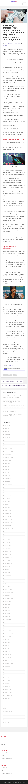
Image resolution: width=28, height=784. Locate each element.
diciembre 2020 (8, 625)
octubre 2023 (8, 525)
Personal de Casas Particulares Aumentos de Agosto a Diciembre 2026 (13, 410)
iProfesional (10, 365)
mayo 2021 (8, 610)
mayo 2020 (8, 645)
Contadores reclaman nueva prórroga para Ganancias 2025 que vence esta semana (13, 406)
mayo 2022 (8, 575)
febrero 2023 (8, 548)
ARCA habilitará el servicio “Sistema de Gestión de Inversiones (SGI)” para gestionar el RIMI (12, 401)
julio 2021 (7, 604)
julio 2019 (7, 675)
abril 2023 (7, 542)
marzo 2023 (8, 545)
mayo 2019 (8, 680)
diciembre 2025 (8, 449)
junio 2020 (7, 642)
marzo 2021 (8, 616)
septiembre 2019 (9, 669)
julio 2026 (7, 428)
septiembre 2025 (9, 457)
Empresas (7, 720)
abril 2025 (7, 472)
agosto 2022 (8, 566)
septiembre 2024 (9, 493)
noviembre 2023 (9, 522)
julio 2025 (7, 463)
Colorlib (10, 782)
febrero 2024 (8, 513)
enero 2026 (8, 446)
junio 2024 (7, 501)
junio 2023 (7, 537)
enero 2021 (8, 622)
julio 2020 (7, 639)
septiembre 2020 (9, 634)
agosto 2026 (8, 425)
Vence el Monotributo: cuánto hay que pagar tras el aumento (12, 415)
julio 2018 (7, 698)
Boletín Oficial (6, 45)
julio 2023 (7, 534)
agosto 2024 (8, 496)
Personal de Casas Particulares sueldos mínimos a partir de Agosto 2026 (12, 396)
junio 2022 (7, 572)
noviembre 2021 (9, 592)
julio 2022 (7, 569)
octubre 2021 (8, 595)
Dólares (15, 374)
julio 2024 (7, 498)
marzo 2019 (8, 686)
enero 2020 (8, 657)
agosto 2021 (8, 601)
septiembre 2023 (9, 528)
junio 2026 (7, 431)
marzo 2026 (8, 440)
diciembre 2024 (8, 484)
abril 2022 (7, 578)
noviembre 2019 (9, 663)
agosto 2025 (8, 460)
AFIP (4, 374)
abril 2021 (7, 613)
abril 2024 (7, 507)
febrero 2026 (8, 443)
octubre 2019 (8, 666)
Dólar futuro (9, 374)
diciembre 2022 (8, 554)
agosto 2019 (8, 672)
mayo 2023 (8, 540)
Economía (7, 717)
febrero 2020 (8, 654)
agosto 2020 (8, 636)
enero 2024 (8, 516)
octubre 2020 (8, 631)
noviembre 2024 (9, 487)
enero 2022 (8, 587)
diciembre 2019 (8, 660)
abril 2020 (7, 648)
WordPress (22, 782)
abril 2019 (7, 683)
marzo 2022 (8, 581)
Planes (2, 755)
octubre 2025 (8, 454)
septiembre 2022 (9, 563)
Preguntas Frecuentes (6, 758)
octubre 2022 (8, 560)
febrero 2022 (8, 584)
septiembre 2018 (9, 695)
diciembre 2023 (8, 519)
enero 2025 (8, 481)
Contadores (8, 714)
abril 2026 (7, 437)
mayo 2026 (8, 434)
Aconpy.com (17, 43)
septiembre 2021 (9, 598)
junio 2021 (7, 607)
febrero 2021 (8, 619)
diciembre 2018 (8, 692)
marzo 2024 (8, 510)
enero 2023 (8, 551)
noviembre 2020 (9, 628)
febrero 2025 (8, 478)
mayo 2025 (8, 469)
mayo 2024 (8, 504)
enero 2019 (8, 689)
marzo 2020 (8, 651)
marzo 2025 (8, 475)
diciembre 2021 (8, 589)
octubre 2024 (8, 490)
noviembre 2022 (9, 557)
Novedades (8, 723)
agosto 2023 (8, 531)
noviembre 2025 (9, 451)
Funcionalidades (5, 752)
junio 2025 (7, 466)
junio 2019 (7, 678)
